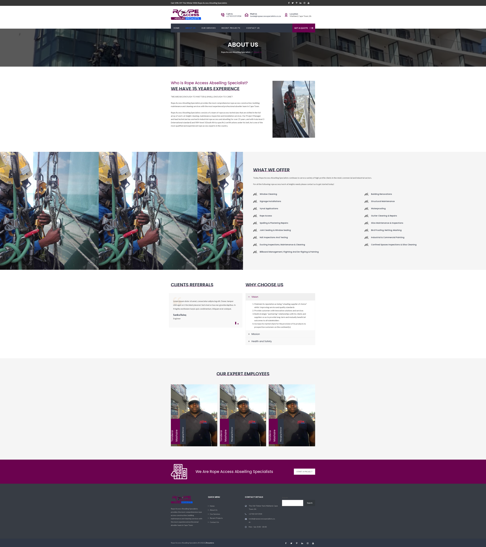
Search (285, 497)
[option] (205, 309)
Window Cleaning (268, 194)
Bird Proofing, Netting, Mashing (386, 230)
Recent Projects (231, 28)
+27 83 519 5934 (233, 16)
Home (176, 28)
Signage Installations (270, 201)
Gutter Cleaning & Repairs (384, 215)
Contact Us (253, 28)
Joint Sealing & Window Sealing (275, 230)
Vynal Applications (269, 208)
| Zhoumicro (209, 543)
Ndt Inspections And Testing (274, 237)
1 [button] (235, 323)
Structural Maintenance (383, 201)
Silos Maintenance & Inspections (387, 223)
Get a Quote (301, 28)
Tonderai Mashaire (194, 410)
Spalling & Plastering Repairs (274, 223)
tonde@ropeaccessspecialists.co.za (265, 16)
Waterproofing (378, 208)
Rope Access (266, 215)
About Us (190, 28)
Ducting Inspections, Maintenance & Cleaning (282, 244)
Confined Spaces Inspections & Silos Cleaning (394, 244)
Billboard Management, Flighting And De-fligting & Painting (289, 252)
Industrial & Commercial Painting (387, 237)
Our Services (208, 28)
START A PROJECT (304, 472)
